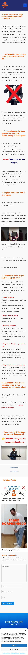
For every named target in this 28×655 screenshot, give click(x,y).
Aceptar (14, 645)
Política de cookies (6, 653)
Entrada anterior (14, 467)
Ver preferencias (14, 649)
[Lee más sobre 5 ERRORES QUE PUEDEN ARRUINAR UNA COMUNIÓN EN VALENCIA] (14, 490)
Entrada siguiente (14, 471)
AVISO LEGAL (22, 653)
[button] (26, 630)
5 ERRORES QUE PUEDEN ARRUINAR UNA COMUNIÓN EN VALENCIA (12, 499)
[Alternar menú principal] (25, 5)
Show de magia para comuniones (11, 550)
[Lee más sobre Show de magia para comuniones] (14, 525)
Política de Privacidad (15, 653)
